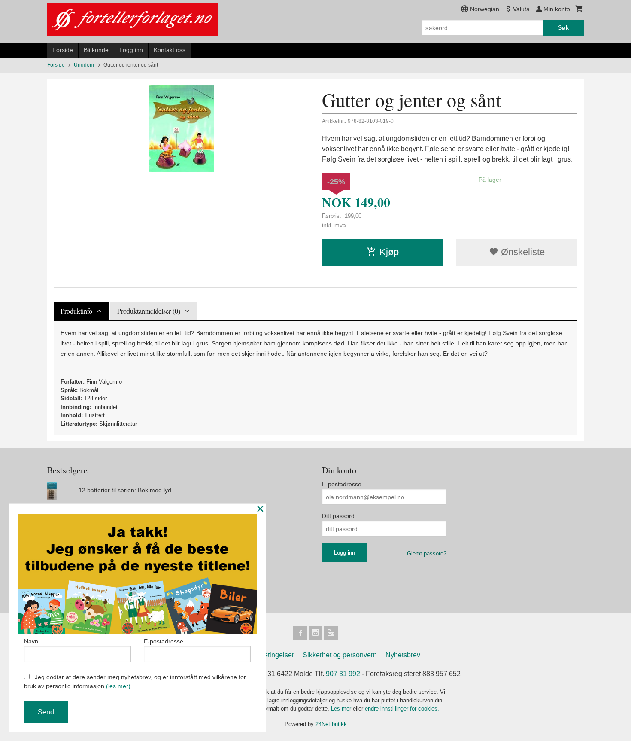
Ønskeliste (521, 252)
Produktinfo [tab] (76, 310)
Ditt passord (338, 515)
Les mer (342, 708)
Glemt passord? (426, 553)
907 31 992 (343, 673)
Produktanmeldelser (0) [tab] (148, 310)
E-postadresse (341, 484)
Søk (563, 27)
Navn (31, 641)
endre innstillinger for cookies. (402, 708)
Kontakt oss (169, 49)
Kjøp (389, 252)
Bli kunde (96, 49)
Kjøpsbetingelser (268, 655)
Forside (62, 49)
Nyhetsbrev (402, 655)
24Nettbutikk (331, 724)
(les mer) (118, 686)
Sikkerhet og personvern (340, 655)
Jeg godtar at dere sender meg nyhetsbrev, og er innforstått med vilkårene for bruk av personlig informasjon (135, 681)
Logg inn (131, 49)
